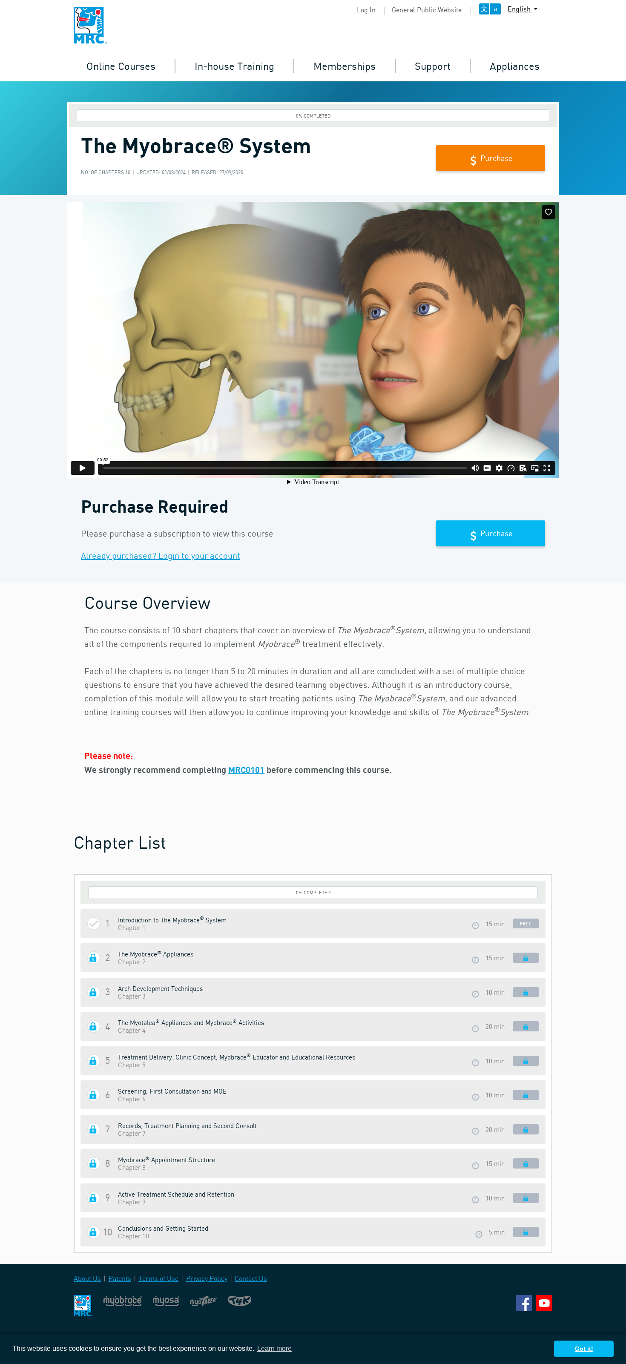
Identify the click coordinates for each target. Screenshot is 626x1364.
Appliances (515, 66)
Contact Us (251, 1278)
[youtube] (544, 1302)
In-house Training (234, 66)
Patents (120, 1278)
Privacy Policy (206, 1278)
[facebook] (524, 1302)
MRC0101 (246, 769)
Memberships (344, 66)
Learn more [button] (274, 1348)
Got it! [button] (584, 1348)
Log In (366, 9)
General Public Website (427, 9)
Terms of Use (158, 1278)
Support (433, 66)
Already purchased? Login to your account (160, 555)
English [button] (520, 9)
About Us (87, 1278)
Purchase (496, 158)
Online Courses (120, 66)
